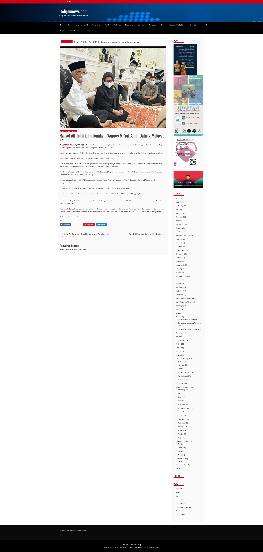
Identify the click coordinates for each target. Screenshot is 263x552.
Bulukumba (182, 401)
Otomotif (179, 313)
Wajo (180, 438)
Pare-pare (181, 423)
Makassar (179, 265)
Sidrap (180, 430)
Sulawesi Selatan (71, 131)
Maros (178, 280)
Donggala (181, 448)
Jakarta (178, 239)
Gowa (178, 232)
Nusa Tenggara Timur (183, 302)
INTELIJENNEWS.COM (68, 145)
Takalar (180, 434)
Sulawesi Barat (181, 359)
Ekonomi (141, 25)
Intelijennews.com (73, 11)
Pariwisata (152, 25)
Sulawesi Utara (181, 459)
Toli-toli (180, 455)
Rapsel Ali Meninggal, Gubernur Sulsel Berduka (145, 234)
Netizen (178, 291)
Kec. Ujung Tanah (184, 408)
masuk (70, 249)
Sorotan (178, 351)
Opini (177, 309)
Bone (180, 397)
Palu (179, 451)
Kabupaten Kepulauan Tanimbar (189, 323)
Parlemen (117, 25)
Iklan (162, 25)
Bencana (179, 217)
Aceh (177, 198)
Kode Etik (193, 25)
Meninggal (73, 217)
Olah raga (179, 306)
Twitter (78, 225)
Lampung (179, 258)
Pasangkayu (182, 376)
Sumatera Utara (181, 465)
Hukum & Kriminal (81, 25)
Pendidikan (96, 25)
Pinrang (180, 427)
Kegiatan (179, 246)
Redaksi (62, 31)
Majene (180, 361)
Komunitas (179, 254)
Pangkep (181, 419)
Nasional (179, 287)
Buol (179, 444)
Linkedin (102, 225)
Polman (180, 380)
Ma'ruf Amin (65, 217)
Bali (177, 209)
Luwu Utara (182, 412)
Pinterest (89, 225)
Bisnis (178, 221)
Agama (178, 202)
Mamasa (179, 272)
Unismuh (179, 469)
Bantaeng (181, 390)
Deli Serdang (180, 224)
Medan (178, 283)
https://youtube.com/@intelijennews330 (72, 530)
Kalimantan (180, 243)
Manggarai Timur (182, 276)
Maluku (178, 269)
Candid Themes (153, 547)
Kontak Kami (74, 31)
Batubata (179, 213)
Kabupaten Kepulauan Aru (187, 319)
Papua (178, 317)
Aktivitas (179, 489)
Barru (180, 393)
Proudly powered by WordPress (116, 547)
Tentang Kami (89, 31)
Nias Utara (179, 295)
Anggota (179, 492)
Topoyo (180, 383)
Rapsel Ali (80, 217)
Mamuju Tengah (183, 372)
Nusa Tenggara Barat (183, 298)
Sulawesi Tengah (182, 441)
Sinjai (177, 348)
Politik (107, 25)
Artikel (68, 25)
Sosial (178, 355)
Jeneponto (181, 404)
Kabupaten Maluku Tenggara (188, 329)
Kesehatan (129, 25)
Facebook (66, 225)
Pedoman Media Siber (177, 25)
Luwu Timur (180, 261)
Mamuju (180, 369)
